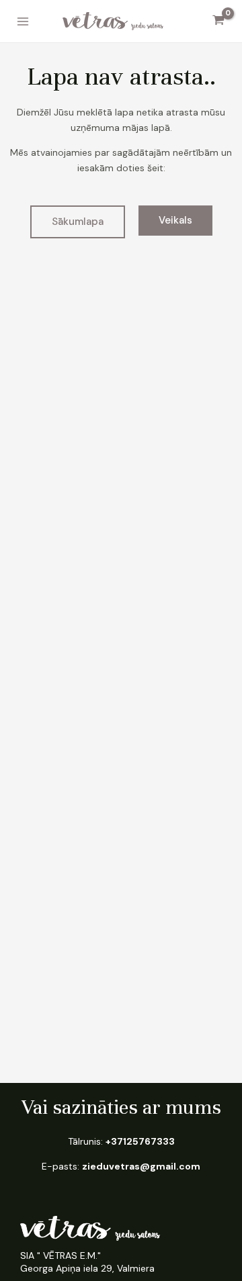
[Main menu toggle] (22, 21)
